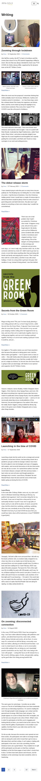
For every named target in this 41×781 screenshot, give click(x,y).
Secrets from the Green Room (17, 310)
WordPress (26, 779)
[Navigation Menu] (34, 3)
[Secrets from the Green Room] (20, 288)
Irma (4, 54)
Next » (34, 769)
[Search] (38, 3)
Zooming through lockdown (16, 50)
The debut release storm (14, 183)
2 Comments (26, 54)
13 (26, 769)
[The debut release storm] (20, 163)
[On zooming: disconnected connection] (20, 604)
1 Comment (23, 314)
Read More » (5, 90)
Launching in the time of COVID (18, 446)
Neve (12, 779)
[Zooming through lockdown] (20, 33)
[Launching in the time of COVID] (20, 429)
